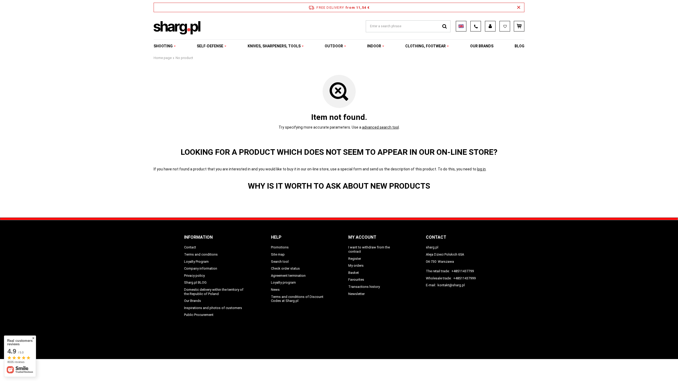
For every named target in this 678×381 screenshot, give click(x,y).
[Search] (444, 26)
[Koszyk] (519, 26)
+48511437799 (462, 271)
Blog (519, 46)
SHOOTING (163, 46)
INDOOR (374, 46)
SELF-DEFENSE (210, 46)
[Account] (490, 26)
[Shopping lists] (504, 26)
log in (481, 169)
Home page (163, 58)
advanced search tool (380, 127)
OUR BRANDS (481, 46)
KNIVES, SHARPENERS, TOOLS (274, 46)
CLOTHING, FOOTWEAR (425, 46)
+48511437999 (464, 278)
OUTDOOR (334, 46)
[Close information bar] (518, 7)
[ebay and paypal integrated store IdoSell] (491, 345)
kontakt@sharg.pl (451, 285)
